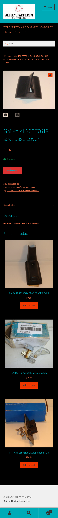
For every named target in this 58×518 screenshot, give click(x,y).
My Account (9, 513)
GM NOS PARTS (20, 56)
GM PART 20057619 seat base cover (23, 190)
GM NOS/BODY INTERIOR (24, 187)
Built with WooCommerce (16, 500)
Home (9, 56)
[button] (50, 75)
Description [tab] (9, 205)
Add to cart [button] (29, 305)
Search (29, 513)
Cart (45, 510)
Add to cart (13, 170)
